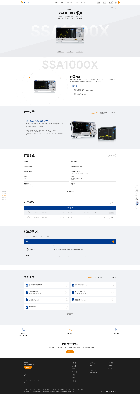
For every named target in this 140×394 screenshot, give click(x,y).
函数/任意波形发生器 (63, 389)
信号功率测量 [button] (112, 112)
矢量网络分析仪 (43, 389)
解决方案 (63, 2)
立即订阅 (27, 367)
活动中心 (110, 368)
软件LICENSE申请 (93, 372)
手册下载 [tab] (90, 277)
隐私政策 (69, 391)
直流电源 (69, 389)
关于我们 (76, 2)
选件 (42, 236)
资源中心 (92, 365)
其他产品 (81, 389)
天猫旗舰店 (35, 389)
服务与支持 (69, 2)
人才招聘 (74, 375)
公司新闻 (110, 365)
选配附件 (35, 236)
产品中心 (74, 363)
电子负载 (77, 389)
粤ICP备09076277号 (47, 391)
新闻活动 (110, 363)
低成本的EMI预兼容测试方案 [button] (103, 113)
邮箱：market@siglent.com (30, 378)
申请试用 (137, 191)
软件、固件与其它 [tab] (99, 277)
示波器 (38, 389)
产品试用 (74, 381)
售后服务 (92, 368)
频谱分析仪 (49, 389)
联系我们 (104, 2)
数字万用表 (73, 389)
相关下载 (48, 236)
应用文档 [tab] (114, 277)
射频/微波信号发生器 (55, 389)
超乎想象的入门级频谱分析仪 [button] (94, 113)
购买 (112, 217)
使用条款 (73, 391)
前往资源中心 (70, 314)
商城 (99, 2)
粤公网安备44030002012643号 (61, 391)
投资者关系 (83, 2)
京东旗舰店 (30, 389)
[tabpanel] (70, 299)
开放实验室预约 (93, 370)
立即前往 (69, 351)
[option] (70, 131)
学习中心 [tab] (107, 277)
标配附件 (27, 236)
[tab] (27, 236)
